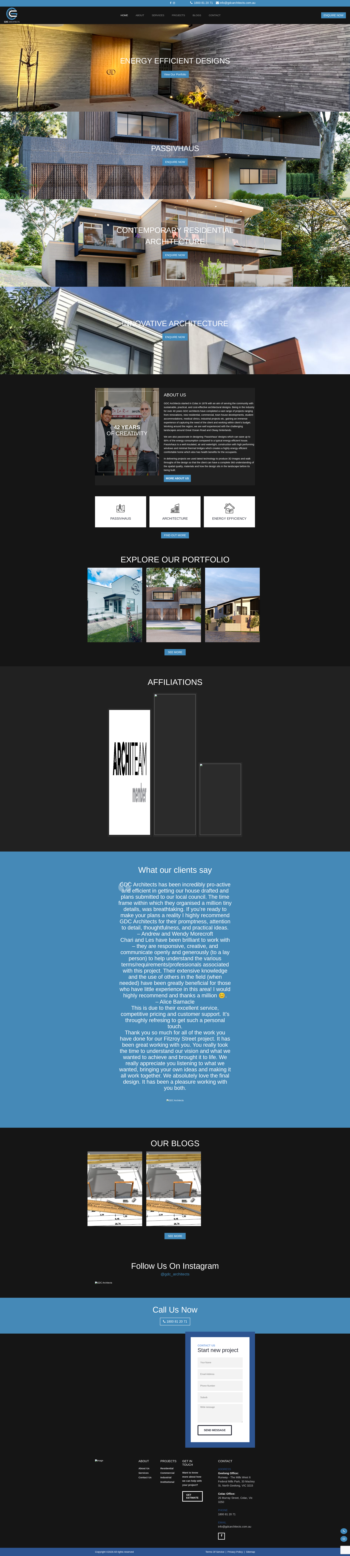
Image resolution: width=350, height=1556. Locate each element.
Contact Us (144, 1477)
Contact (215, 15)
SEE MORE (175, 652)
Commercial (167, 1473)
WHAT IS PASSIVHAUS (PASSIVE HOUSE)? (168, 1220)
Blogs (197, 15)
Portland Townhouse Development (230, 636)
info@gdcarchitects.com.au (237, 3)
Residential (166, 1468)
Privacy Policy (235, 1552)
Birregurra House (167, 638)
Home (124, 15)
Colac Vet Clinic (106, 638)
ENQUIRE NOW (333, 15)
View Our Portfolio (175, 74)
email (222, 1522)
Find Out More (175, 535)
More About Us (177, 478)
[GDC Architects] (12, 15)
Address (224, 1469)
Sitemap (250, 1552)
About (140, 15)
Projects (178, 15)
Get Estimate (192, 1496)
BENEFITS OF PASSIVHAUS (101, 1220)
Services (158, 15)
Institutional (167, 1482)
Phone (223, 1510)
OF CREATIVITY (127, 433)
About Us (143, 1468)
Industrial (165, 1477)
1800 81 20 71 (203, 3)
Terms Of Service (214, 1552)
